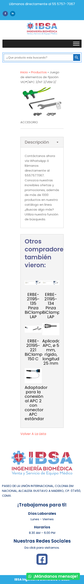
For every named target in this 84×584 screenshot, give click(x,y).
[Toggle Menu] (76, 43)
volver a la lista (33, 434)
